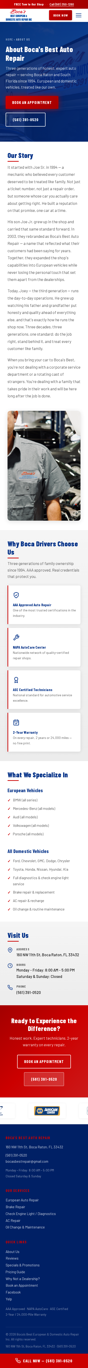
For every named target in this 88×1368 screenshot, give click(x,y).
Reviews (12, 1258)
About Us (12, 1251)
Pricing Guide (15, 1272)
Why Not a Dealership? (23, 1279)
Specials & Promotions (23, 1265)
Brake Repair (15, 1207)
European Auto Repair (22, 1200)
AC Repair (13, 1220)
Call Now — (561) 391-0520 (48, 1360)
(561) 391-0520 (25, 119)
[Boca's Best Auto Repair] (19, 15)
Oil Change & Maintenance (25, 1227)
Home (9, 39)
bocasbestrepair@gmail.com (27, 1161)
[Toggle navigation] (78, 15)
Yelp (9, 1299)
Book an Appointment (32, 102)
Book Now (60, 15)
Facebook (13, 1292)
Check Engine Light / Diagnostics (31, 1213)
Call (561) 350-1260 (62, 4)
